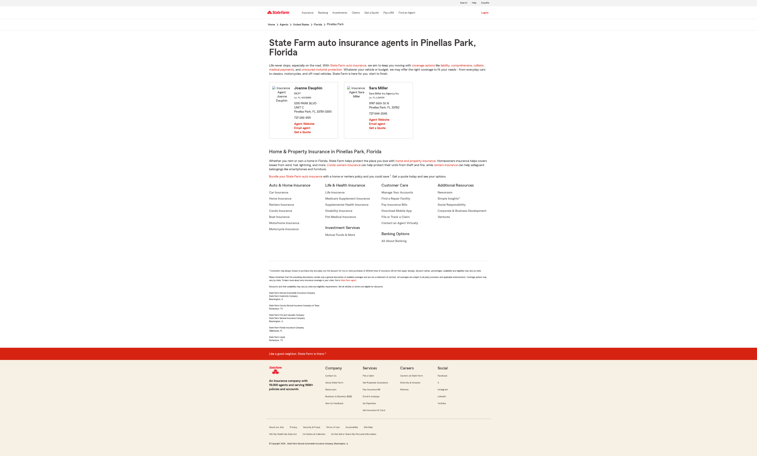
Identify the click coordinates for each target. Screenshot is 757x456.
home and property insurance (415, 161)
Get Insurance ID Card (374, 410)
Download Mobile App (396, 210)
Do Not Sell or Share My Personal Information (353, 434)
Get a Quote (302, 132)
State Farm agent (348, 280)
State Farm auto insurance (348, 65)
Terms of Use (333, 427)
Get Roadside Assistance (375, 382)
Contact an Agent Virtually (399, 223)
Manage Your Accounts (397, 192)
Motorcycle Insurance (284, 229)
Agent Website (304, 123)
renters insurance (446, 165)
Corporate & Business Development (462, 210)
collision (479, 65)
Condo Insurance (280, 210)
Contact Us (331, 376)
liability (445, 65)
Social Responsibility (452, 204)
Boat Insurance (279, 217)
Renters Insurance (281, 204)
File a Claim (368, 376)
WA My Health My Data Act (283, 434)
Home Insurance (280, 198)
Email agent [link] (302, 128)
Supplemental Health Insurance (346, 204)
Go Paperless (369, 403)
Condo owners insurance (344, 165)
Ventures (444, 217)
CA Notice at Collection (314, 434)
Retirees (404, 389)
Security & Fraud (311, 427)
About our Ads (276, 427)
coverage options (423, 65)
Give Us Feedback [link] (334, 403)
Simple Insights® (449, 198)
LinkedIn (442, 396)
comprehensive (461, 65)
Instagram (443, 389)
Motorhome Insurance (284, 223)
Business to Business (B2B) (338, 396)
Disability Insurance (338, 210)
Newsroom (445, 192)
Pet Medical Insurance (340, 217)
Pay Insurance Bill (371, 389)
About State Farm (334, 382)
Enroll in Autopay (371, 396)
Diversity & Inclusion (410, 382)
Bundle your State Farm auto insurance (295, 176)
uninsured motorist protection (321, 69)
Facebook (442, 376)
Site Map (368, 427)
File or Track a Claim (395, 217)
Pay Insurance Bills (394, 204)
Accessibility (352, 427)
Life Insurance (335, 192)
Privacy (293, 427)
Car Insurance (278, 192)
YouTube (442, 403)
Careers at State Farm (411, 376)
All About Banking (393, 241)
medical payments (281, 69)
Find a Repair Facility (395, 198)
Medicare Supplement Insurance (347, 198)
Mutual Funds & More (340, 234)
